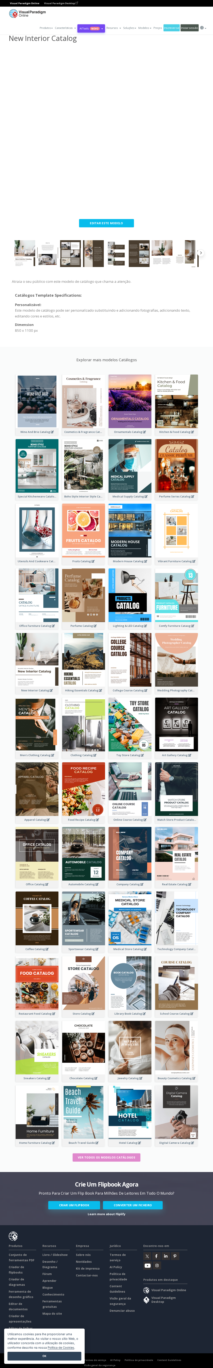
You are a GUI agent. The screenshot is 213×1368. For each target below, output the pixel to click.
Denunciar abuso (122, 1311)
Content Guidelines (169, 1360)
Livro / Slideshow (55, 1255)
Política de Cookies (61, 1347)
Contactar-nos (87, 1275)
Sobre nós (83, 1255)
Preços (158, 28)
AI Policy (116, 1267)
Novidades (84, 1262)
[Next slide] (200, 253)
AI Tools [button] (88, 28)
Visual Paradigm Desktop (60, 3)
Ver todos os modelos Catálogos (106, 1157)
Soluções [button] (128, 28)
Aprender (49, 1281)
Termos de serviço (95, 1360)
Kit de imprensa (88, 1268)
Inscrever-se (171, 28)
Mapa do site (52, 1313)
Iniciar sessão (189, 28)
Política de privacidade (139, 1360)
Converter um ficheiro (133, 1205)
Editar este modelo (106, 223)
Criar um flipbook (74, 1205)
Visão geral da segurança (99, 1365)
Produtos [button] (45, 28)
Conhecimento (53, 1294)
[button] (65, 27)
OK (44, 1356)
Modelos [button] (143, 28)
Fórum (47, 1274)
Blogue (47, 1288)
